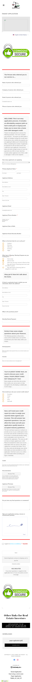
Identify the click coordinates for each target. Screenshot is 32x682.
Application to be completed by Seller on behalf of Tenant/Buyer (16, 625)
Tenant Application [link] (16, 672)
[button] (4, 5)
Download (16, 645)
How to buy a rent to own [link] (16, 674)
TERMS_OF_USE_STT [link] (16, 678)
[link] (16, 5)
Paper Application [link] (16, 676)
